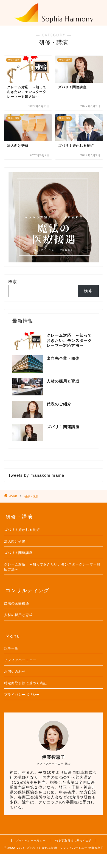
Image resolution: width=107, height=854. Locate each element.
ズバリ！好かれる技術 (22, 530)
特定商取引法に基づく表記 (25, 683)
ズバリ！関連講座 (18, 553)
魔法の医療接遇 (16, 603)
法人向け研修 (15, 541)
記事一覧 (11, 648)
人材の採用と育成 (18, 615)
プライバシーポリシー (22, 695)
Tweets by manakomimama (36, 475)
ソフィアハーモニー (20, 660)
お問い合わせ (15, 671)
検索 (12, 281)
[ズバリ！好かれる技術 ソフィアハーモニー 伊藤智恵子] (53, 20)
